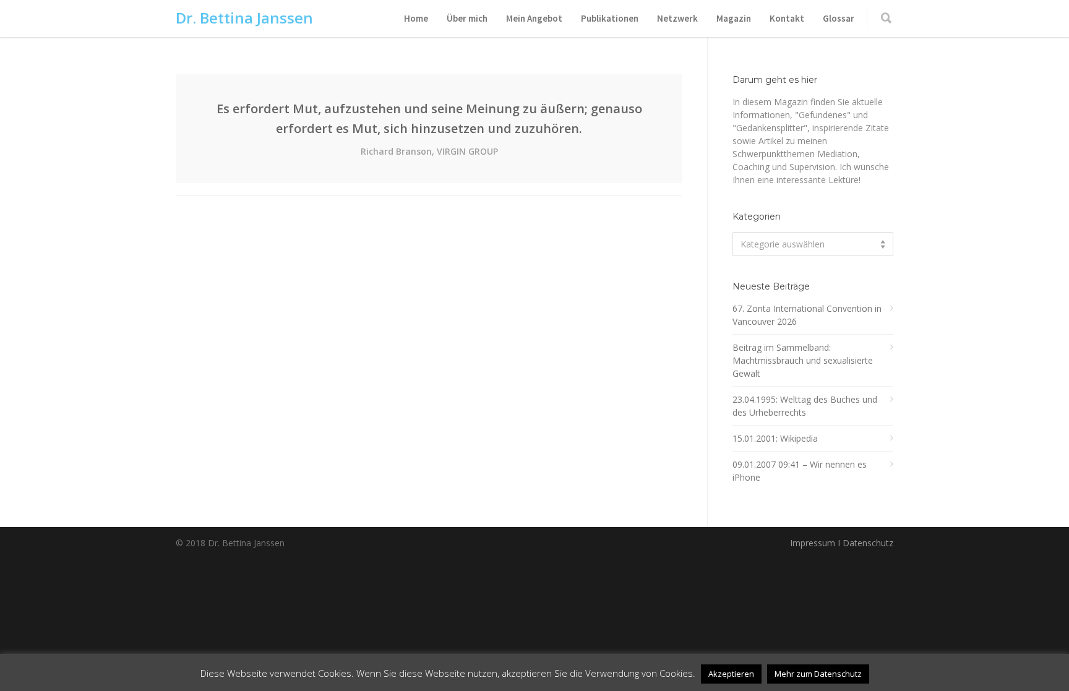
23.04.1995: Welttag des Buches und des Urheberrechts (804, 405)
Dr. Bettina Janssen (244, 17)
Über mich (467, 18)
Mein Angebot (534, 18)
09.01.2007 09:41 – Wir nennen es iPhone (799, 470)
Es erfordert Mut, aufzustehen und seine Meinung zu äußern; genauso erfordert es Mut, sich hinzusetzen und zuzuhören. (429, 128)
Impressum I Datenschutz (841, 543)
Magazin (733, 18)
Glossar (838, 18)
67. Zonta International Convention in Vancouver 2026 (807, 315)
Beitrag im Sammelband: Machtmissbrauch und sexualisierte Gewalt (802, 360)
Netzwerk (677, 18)
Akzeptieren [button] (731, 673)
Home (416, 18)
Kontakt (787, 18)
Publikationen (609, 18)
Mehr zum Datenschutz (818, 673)
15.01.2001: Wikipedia (775, 438)
